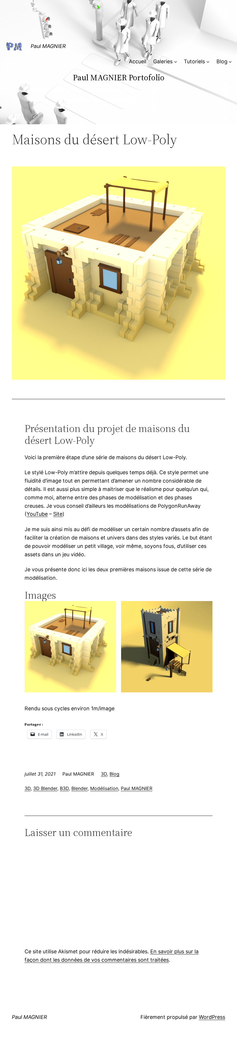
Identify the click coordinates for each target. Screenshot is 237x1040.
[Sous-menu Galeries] (175, 61)
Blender (79, 788)
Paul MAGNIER (48, 46)
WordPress (212, 1017)
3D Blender (45, 788)
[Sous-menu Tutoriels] (208, 61)
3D (104, 774)
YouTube (37, 514)
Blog (114, 774)
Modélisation (104, 788)
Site (57, 514)
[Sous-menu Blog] (230, 61)
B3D (64, 788)
